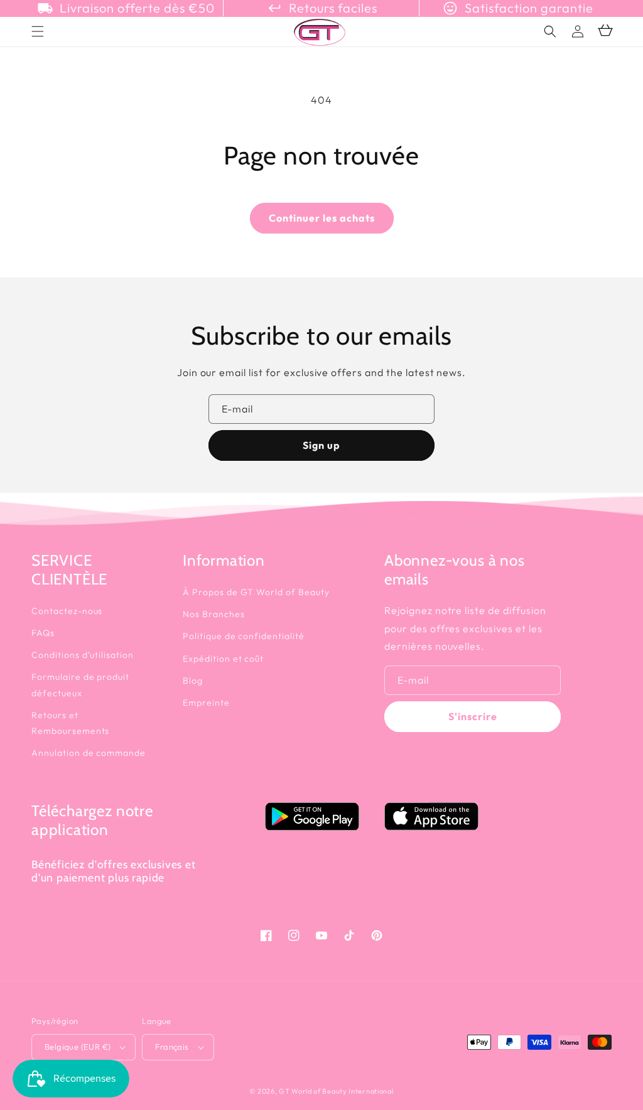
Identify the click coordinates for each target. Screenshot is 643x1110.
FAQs (43, 633)
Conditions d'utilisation (82, 654)
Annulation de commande (88, 752)
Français (171, 1047)
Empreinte (206, 702)
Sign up (321, 445)
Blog (193, 680)
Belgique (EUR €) (78, 1047)
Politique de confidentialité (244, 636)
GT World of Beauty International (336, 1091)
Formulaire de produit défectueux (80, 684)
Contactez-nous (66, 611)
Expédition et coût (223, 658)
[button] (550, 31)
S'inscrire (472, 716)
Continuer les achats (322, 218)
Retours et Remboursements (70, 722)
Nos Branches (214, 614)
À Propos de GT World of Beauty (256, 592)
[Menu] (37, 31)
